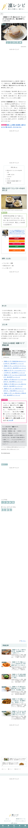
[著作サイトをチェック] (2, 510)
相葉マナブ (5, 464)
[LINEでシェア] (17, 42)
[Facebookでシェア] (10, 42)
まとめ (8, 178)
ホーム (7, 818)
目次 (12, 167)
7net (16, 246)
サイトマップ (7, 821)
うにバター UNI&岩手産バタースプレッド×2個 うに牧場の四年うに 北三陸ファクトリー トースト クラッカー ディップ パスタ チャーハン (16, 232)
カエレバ (18, 236)
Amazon (16, 241)
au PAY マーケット (16, 250)
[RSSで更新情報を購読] (11, 510)
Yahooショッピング (16, 243)
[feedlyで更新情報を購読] (8, 510)
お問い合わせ (14, 823)
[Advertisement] (14, 64)
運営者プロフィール (20, 818)
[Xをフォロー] (5, 510)
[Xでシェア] (7, 42)
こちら (10, 420)
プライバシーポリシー (20, 821)
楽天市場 (16, 238)
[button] (20, 42)
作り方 (9, 176)
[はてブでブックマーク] (14, 42)
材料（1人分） (11, 174)
